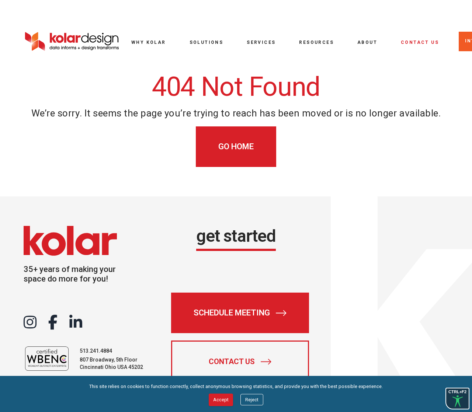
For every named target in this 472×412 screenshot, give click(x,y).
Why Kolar (148, 42)
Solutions (206, 42)
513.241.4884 (96, 351)
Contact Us (420, 42)
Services (261, 42)
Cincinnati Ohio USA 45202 (111, 367)
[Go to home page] (71, 41)
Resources (316, 42)
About (367, 42)
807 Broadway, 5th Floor (109, 360)
